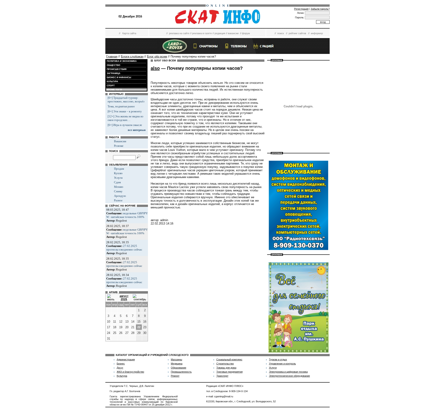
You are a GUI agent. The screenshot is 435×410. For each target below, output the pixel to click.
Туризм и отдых (278, 359)
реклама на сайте (179, 33)
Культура (122, 375)
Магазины (176, 359)
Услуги (118, 177)
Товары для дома (226, 367)
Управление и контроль (282, 363)
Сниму (118, 191)
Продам (119, 168)
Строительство (225, 363)
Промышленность (181, 371)
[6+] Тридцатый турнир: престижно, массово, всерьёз (126, 99)
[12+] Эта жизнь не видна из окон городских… (125, 118)
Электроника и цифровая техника (288, 371)
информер (317, 33)
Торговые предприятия (229, 371)
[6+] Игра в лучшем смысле (125, 125)
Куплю (118, 173)
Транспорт (222, 375)
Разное (118, 200)
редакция (220, 33)
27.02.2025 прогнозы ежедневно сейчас (124, 247)
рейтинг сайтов (297, 33)
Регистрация (301, 8)
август (124, 296)
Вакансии (120, 141)
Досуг (120, 367)
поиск (280, 33)
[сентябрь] (139, 297)
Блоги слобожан (132, 56)
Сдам (117, 182)
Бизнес (121, 363)
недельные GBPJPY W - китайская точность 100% (127, 215)
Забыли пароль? (320, 8)
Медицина (176, 363)
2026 (124, 299)
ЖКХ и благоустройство (130, 371)
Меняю (118, 186)
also (155, 68)
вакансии (233, 33)
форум (246, 33)
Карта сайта (129, 33)
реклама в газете (202, 33)
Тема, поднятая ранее (121, 106)
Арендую (120, 196)
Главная (111, 56)
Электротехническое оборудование (289, 375)
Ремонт (175, 375)
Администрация (126, 359)
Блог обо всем (157, 56)
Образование (178, 367)
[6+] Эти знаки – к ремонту (125, 111)
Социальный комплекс (229, 359)
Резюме (118, 145)
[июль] (111, 297)
